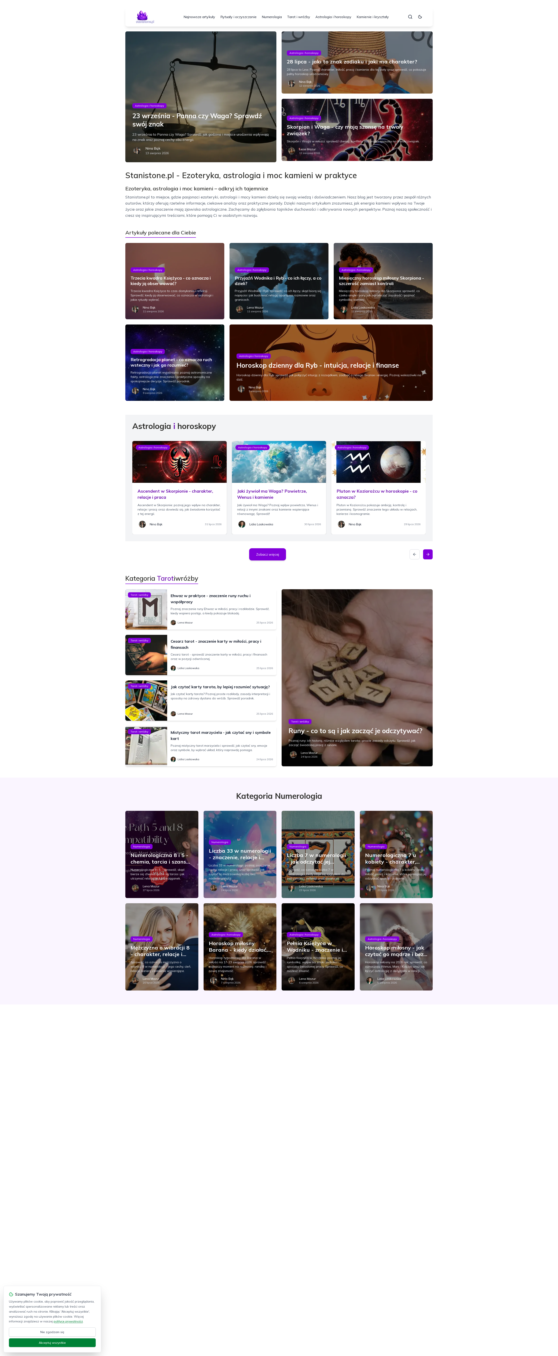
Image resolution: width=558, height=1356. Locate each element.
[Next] (428, 554)
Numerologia (272, 17)
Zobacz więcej (267, 554)
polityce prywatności (68, 1321)
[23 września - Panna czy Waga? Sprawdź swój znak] (200, 96)
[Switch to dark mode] (420, 17)
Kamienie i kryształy (373, 17)
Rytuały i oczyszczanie (238, 17)
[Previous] (415, 554)
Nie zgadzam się (52, 1332)
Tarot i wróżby (298, 17)
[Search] (410, 16)
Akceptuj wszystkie (52, 1343)
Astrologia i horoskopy (333, 17)
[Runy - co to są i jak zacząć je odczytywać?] (357, 677)
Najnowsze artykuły (199, 17)
